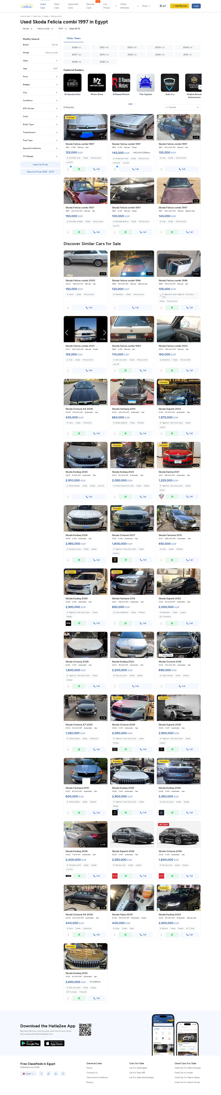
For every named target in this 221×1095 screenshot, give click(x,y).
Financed (116, 163)
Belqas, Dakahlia (121, 423)
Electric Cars (92, 5)
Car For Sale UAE (137, 1072)
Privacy (89, 1082)
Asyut (71, 294)
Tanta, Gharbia (74, 486)
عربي (164, 5)
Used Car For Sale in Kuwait (188, 1068)
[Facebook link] (41, 1073)
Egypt (28, 1074)
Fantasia (141, 423)
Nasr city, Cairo (121, 360)
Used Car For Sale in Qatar (187, 1077)
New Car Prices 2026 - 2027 (40, 171)
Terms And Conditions (97, 1077)
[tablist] (132, 38)
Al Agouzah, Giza (121, 159)
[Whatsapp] (79, 169)
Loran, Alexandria (121, 612)
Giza (163, 158)
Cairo (71, 423)
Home (89, 1068)
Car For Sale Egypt (138, 1068)
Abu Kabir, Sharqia (76, 222)
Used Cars (43, 6)
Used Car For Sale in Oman (187, 1082)
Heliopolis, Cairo (75, 865)
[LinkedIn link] (55, 1073)
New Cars (56, 6)
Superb (162, 427)
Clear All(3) (74, 28)
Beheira (165, 928)
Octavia (116, 553)
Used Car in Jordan (184, 1072)
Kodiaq (92, 486)
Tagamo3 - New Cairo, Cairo (172, 423)
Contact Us (92, 1072)
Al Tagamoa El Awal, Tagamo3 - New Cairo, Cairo (178, 295)
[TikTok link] (48, 1073)
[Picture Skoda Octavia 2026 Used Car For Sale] (179, 834)
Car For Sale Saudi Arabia (141, 1077)
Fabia (132, 928)
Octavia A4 (87, 423)
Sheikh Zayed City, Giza (124, 486)
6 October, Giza (74, 158)
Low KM (70, 162)
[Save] (103, 117)
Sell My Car (181, 6)
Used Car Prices (40, 164)
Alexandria (119, 294)
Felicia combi (96, 158)
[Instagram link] (63, 1073)
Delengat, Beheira (121, 222)
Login (196, 6)
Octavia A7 (94, 739)
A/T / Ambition (165, 617)
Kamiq (162, 490)
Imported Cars (73, 6)
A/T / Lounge (72, 992)
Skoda (85, 158)
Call (98, 169)
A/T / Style (190, 928)
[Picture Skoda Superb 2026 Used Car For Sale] (132, 834)
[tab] (74, 38)
